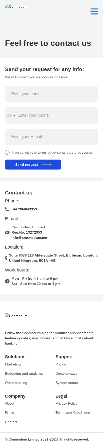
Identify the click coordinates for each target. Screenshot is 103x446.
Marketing (13, 364)
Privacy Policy (66, 403)
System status (67, 383)
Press (9, 413)
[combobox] (11, 115)
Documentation (68, 373)
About (9, 403)
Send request (26, 165)
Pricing (61, 364)
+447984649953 (24, 209)
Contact (11, 422)
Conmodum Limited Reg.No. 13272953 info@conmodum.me (29, 232)
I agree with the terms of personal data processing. (52, 152)
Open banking (16, 383)
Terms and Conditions (73, 413)
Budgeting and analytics (24, 373)
